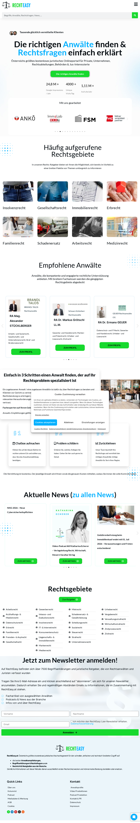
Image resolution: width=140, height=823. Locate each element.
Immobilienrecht (85, 208)
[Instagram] (19, 811)
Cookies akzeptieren (45, 422)
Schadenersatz (48, 243)
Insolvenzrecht (14, 208)
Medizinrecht (117, 243)
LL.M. (57, 324)
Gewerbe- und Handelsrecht (64, 333)
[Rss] (23, 811)
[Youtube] (15, 811)
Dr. (60, 320)
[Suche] (135, 15)
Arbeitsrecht (82, 243)
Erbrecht (113, 208)
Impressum (102, 429)
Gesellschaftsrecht (51, 208)
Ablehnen (68, 422)
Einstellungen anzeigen (93, 422)
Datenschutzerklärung (82, 723)
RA (11, 316)
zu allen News (93, 495)
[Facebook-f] (8, 811)
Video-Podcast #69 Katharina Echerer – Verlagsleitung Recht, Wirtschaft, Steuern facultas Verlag (70, 550)
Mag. (17, 316)
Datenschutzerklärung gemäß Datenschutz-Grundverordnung (72, 429)
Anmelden (70, 732)
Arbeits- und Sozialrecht (18, 334)
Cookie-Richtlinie (41, 429)
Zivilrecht (67, 339)
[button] (12, 118)
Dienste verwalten (42, 415)
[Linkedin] (12, 811)
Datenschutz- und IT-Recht (108, 330)
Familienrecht (13, 243)
